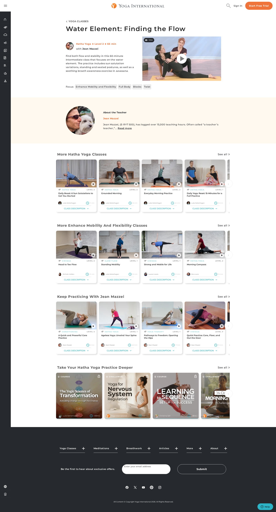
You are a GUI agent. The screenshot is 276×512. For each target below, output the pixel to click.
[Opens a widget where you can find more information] (265, 507)
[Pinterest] (151, 487)
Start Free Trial (259, 5)
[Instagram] (160, 487)
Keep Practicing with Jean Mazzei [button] (90, 297)
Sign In (238, 5)
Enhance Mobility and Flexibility (96, 86)
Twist (147, 86)
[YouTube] (143, 487)
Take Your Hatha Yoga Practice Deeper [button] (95, 367)
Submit (202, 469)
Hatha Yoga (83, 44)
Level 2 (99, 44)
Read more (125, 128)
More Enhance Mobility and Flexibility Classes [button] (102, 225)
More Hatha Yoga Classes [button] (82, 154)
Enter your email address (137, 466)
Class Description (74, 208)
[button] (93, 184)
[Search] (228, 6)
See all (222, 154)
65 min (111, 44)
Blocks (137, 86)
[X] (135, 487)
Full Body (125, 86)
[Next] (229, 184)
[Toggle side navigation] (5, 6)
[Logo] (138, 5)
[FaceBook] (127, 487)
